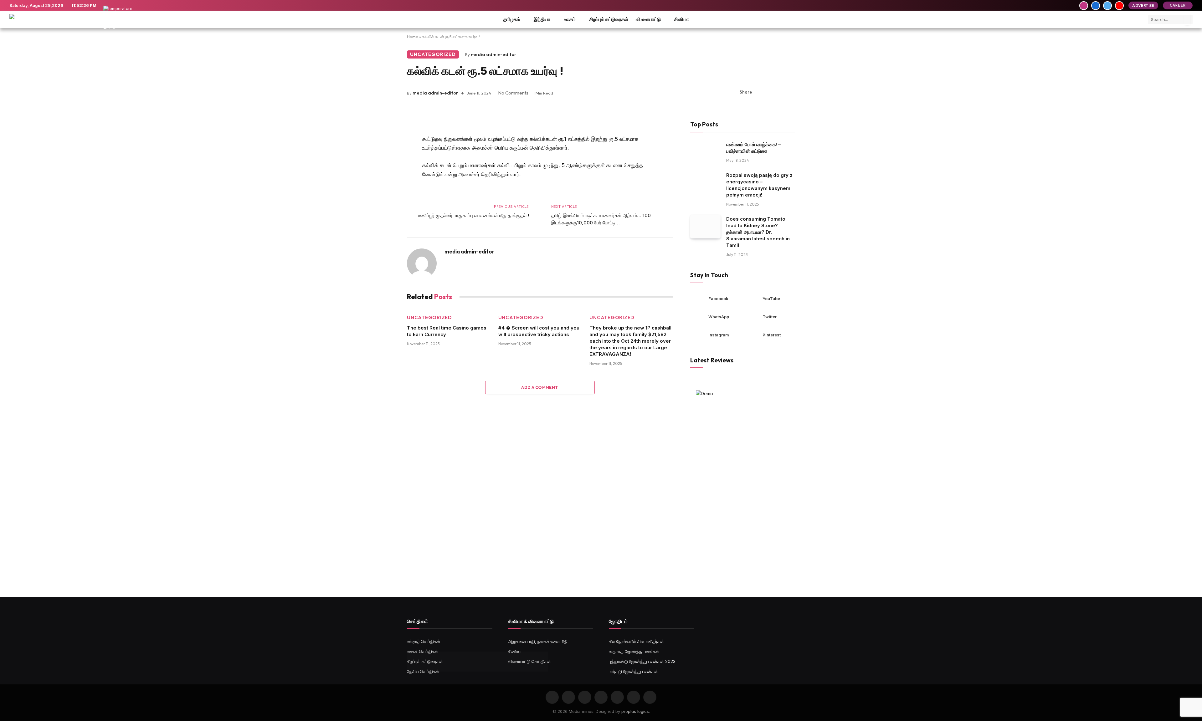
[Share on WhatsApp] (790, 92)
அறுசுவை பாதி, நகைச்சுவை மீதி (538, 641)
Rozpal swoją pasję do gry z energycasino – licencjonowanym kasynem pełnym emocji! (759, 185)
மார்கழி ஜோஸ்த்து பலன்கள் (633, 671)
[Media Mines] (40, 19)
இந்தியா (542, 19)
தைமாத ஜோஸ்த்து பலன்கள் (634, 651)
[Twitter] (385, 153)
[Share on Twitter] (770, 92)
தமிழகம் (511, 19)
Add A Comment (539, 387)
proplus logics (635, 711)
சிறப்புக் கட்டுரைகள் (609, 19)
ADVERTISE (1143, 5)
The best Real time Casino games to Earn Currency (446, 331)
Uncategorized (433, 54)
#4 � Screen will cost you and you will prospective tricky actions (538, 331)
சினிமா (681, 19)
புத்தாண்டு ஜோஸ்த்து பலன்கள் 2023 (642, 661)
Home (412, 36)
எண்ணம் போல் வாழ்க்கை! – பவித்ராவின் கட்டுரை (753, 147)
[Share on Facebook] (760, 92)
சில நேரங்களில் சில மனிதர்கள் (636, 641)
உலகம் (570, 19)
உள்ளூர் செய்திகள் (423, 641)
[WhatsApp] (385, 185)
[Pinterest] (385, 169)
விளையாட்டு (648, 19)
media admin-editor (493, 54)
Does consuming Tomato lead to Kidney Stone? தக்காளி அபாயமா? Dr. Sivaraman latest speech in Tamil (758, 232)
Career (1178, 5)
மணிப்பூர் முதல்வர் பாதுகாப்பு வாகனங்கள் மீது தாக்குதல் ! (473, 215)
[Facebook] (385, 137)
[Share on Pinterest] (780, 92)
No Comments (513, 93)
